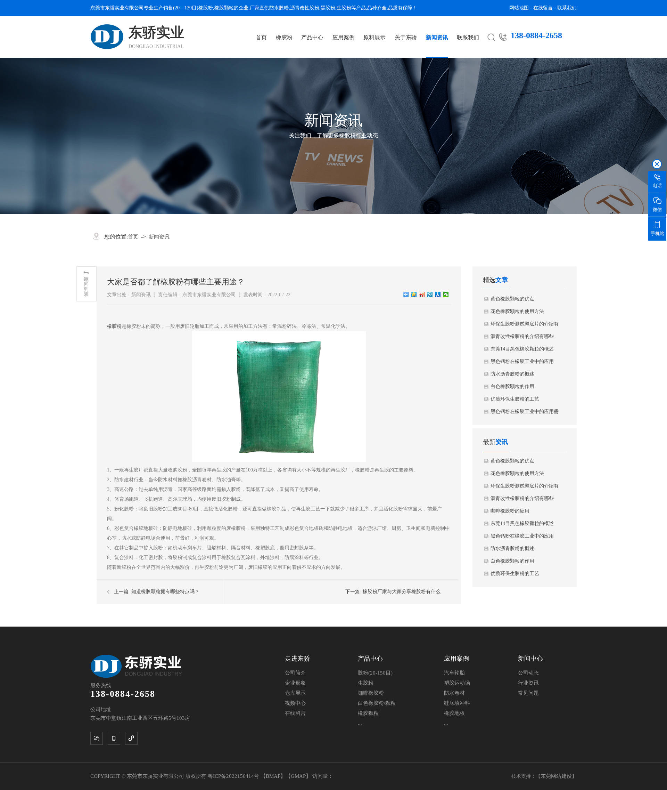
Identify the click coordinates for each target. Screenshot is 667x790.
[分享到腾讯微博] (430, 294)
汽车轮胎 (454, 673)
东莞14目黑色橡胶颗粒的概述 (522, 349)
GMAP (298, 776)
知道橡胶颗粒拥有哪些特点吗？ (165, 591)
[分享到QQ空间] (414, 294)
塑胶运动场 (457, 683)
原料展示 (374, 37)
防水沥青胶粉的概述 (512, 374)
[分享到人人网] (438, 294)
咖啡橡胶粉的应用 (510, 511)
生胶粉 (344, 7)
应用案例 (343, 37)
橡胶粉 (205, 7)
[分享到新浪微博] (422, 294)
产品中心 (312, 37)
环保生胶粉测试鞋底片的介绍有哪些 (525, 325)
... (360, 723)
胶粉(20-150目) (375, 673)
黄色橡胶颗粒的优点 (512, 298)
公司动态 (528, 673)
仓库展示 (295, 693)
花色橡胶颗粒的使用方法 (517, 311)
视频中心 (295, 703)
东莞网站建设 (556, 776)
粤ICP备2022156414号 (234, 776)
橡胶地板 (454, 713)
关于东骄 (406, 37)
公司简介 (295, 673)
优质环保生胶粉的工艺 (515, 399)
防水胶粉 (279, 7)
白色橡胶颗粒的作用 (512, 386)
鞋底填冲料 (457, 703)
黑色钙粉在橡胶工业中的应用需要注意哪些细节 (525, 413)
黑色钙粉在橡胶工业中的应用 (522, 361)
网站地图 (519, 7)
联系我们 (567, 7)
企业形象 (295, 683)
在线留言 (543, 7)
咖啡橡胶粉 (371, 693)
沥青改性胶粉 (304, 7)
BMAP (273, 776)
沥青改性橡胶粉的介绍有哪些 (522, 336)
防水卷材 (454, 693)
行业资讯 (528, 683)
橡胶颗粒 (224, 7)
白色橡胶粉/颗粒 (377, 703)
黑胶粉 (328, 7)
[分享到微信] (446, 294)
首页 (261, 37)
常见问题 (528, 693)
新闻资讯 (437, 37)
